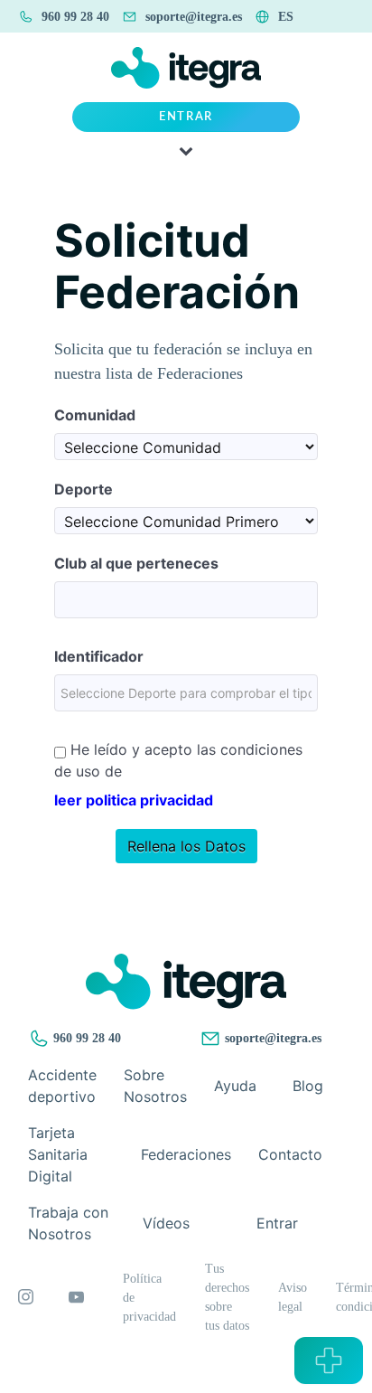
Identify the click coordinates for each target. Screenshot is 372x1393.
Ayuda (235, 1086)
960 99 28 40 (85, 1038)
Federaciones (186, 1154)
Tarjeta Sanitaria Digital (58, 1154)
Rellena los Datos (186, 846)
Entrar (186, 116)
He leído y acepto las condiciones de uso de (178, 760)
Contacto (290, 1154)
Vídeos (166, 1223)
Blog (308, 1086)
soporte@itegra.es (271, 1038)
